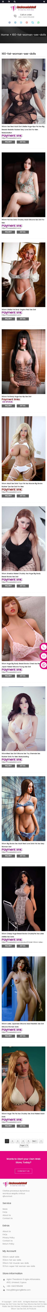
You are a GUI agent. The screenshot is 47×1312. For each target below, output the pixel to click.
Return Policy (8, 1243)
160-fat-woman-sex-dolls (29, 35)
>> (41, 1141)
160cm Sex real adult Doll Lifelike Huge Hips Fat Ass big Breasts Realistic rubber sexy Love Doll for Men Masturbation (23, 129)
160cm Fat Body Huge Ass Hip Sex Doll (16, 396)
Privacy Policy (9, 1237)
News (5, 1209)
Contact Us (23, 1171)
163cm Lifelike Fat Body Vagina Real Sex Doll (19, 309)
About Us (7, 1215)
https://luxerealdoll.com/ (11, 138)
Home (5, 35)
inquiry (8, 142)
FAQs (5, 1212)
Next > (34, 1141)
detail (23, 142)
